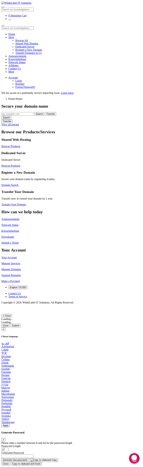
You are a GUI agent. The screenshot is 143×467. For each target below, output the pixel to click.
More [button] (11, 71)
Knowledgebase (17, 59)
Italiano (5, 390)
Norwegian (7, 397)
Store (11, 37)
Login (18, 80)
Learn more (67, 92)
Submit (15, 325)
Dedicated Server (24, 46)
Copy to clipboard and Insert (26, 463)
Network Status (16, 62)
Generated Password (12, 452)
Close (6, 325)
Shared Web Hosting (26, 43)
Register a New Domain (28, 49)
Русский (6, 409)
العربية (5, 343)
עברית (4, 384)
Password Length (11, 446)
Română (6, 406)
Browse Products (10, 146)
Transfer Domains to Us (28, 52)
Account (13, 77)
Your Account (9, 257)
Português (6, 400)
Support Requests (11, 275)
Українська (7, 422)
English (5, 368)
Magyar (5, 387)
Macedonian (8, 393)
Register (19, 83)
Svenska (6, 415)
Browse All (21, 40)
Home (11, 34)
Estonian (6, 372)
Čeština (5, 359)
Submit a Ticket (10, 242)
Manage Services (10, 263)
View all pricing (10, 124)
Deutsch (5, 381)
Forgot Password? (25, 87)
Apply (6, 425)
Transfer (50, 114)
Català (4, 349)
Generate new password (15, 460)
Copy (54, 460)
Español (5, 412)
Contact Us (14, 68)
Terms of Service (17, 296)
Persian (5, 375)
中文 (4, 352)
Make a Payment (10, 281)
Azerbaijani (7, 346)
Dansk (5, 362)
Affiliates (13, 65)
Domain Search (9, 185)
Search (39, 114)
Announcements (17, 56)
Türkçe (5, 418)
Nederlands (7, 365)
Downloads (7, 236)
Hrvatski (6, 356)
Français (6, 378)
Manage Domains (11, 269)
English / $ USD (18, 287)
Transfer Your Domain (13, 204)
